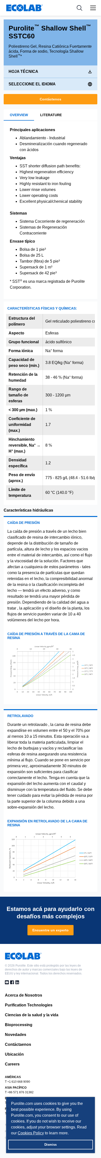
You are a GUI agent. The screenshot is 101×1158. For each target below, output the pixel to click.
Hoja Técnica (23, 71)
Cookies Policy (31, 1133)
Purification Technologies (28, 1005)
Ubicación (14, 1054)
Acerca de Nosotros (23, 995)
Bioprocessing (18, 1025)
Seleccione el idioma (32, 84)
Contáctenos (50, 99)
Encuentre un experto (50, 930)
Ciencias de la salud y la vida (31, 1015)
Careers (12, 1064)
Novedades (15, 1035)
